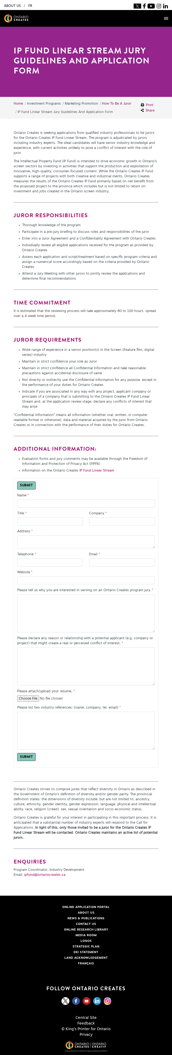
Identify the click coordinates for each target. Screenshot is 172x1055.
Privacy (86, 1035)
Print (149, 105)
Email (93, 554)
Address (23, 531)
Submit (26, 485)
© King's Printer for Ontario (86, 1029)
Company (96, 513)
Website (23, 572)
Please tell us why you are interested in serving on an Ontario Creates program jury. (84, 590)
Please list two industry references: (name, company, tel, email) (67, 707)
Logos (86, 941)
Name (21, 495)
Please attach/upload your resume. (44, 691)
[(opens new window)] (137, 6)
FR (30, 6)
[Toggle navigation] (164, 18)
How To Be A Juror (116, 103)
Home (18, 103)
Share (150, 110)
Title (20, 513)
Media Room (86, 935)
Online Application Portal (61, 907)
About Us (86, 912)
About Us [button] (12, 6)
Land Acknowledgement (60, 957)
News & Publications (86, 918)
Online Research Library (60, 929)
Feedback (86, 1023)
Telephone (25, 554)
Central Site (86, 1018)
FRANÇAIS (86, 963)
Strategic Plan (86, 946)
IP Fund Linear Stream (96, 470)
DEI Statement (55, 952)
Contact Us (86, 924)
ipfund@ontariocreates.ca (44, 874)
